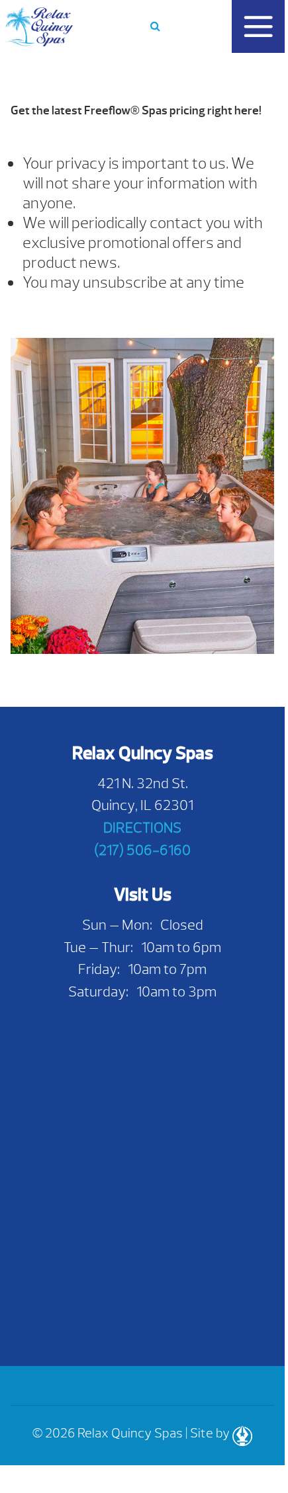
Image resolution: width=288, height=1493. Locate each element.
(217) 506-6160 (142, 850)
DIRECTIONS (142, 827)
